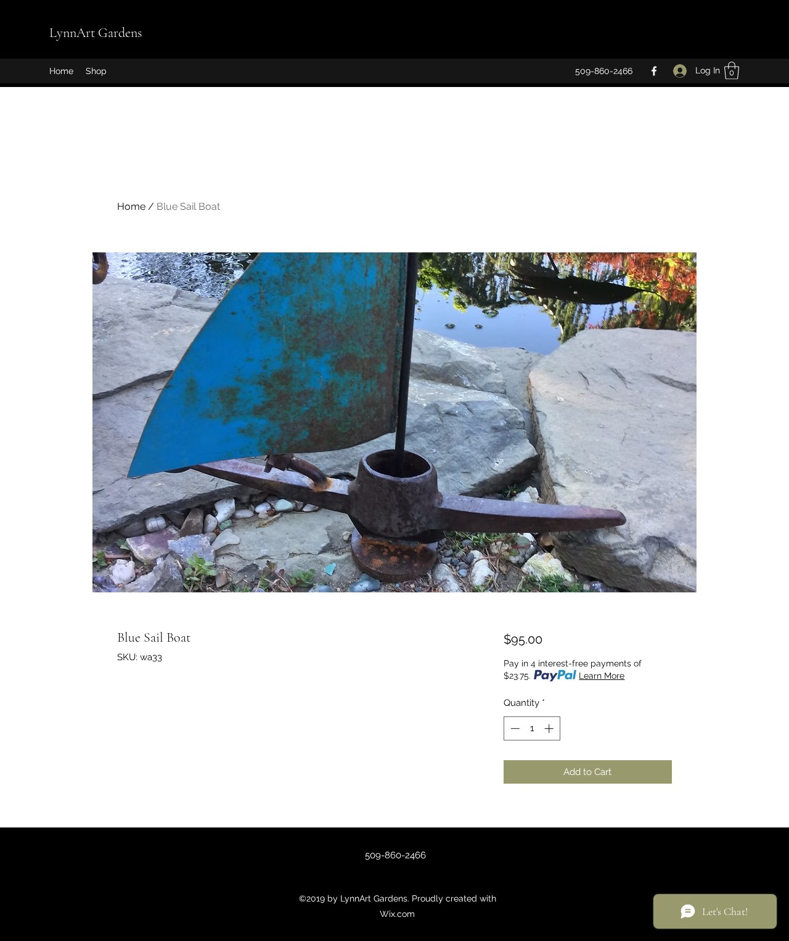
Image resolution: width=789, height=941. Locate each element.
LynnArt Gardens (95, 33)
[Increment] (550, 728)
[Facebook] (654, 71)
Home (131, 206)
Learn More (601, 676)
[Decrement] (513, 728)
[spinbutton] (531, 728)
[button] (731, 71)
